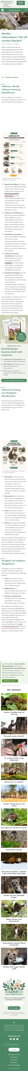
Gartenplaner (14, 1057)
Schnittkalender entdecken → (10, 680)
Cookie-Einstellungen (14, 1065)
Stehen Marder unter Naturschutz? (14, 920)
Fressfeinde (8, 263)
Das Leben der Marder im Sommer (14, 827)
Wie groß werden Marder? (14, 736)
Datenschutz (14, 1062)
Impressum (14, 1060)
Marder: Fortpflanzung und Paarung (14, 713)
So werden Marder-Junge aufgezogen (14, 759)
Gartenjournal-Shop (14, 1054)
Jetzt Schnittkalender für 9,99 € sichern (14, 380)
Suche (14, 1050)
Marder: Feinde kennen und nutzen (14, 805)
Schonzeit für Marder (14, 849)
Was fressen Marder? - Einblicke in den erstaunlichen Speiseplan (14, 872)
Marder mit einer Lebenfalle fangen (14, 896)
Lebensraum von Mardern (14, 782)
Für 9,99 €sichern (20, 3)
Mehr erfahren (20, 1030)
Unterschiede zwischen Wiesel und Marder (14, 944)
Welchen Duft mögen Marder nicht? (14, 968)
